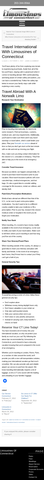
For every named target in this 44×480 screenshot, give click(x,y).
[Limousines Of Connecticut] (22, 13)
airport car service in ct (15, 419)
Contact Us (33, 477)
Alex (6, 61)
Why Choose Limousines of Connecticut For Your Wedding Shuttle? (20, 38)
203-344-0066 (22, 3)
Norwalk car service (22, 143)
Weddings (32, 461)
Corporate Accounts (36, 469)
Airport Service (34, 464)
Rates (31, 456)
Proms (31, 472)
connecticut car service (28, 419)
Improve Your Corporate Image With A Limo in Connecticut (20, 33)
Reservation (33, 467)
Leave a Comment (32, 61)
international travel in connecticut (16, 422)
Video (31, 474)
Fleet (31, 459)
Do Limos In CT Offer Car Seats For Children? (29, 396)
